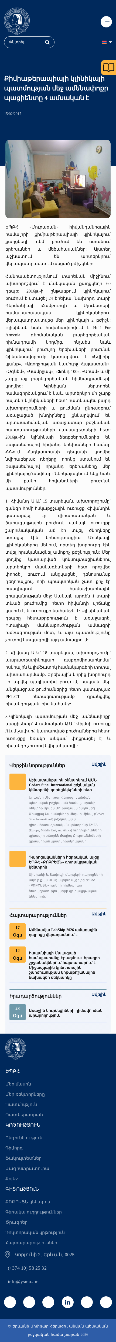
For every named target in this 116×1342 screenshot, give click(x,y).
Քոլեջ (11, 1178)
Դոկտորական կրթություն (35, 1232)
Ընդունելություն (23, 1137)
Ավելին (99, 764)
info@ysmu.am (23, 1281)
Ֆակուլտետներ (23, 1158)
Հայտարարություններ (31, 1242)
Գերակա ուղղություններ (33, 1212)
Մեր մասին (18, 1084)
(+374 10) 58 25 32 (27, 1268)
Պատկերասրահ (24, 1114)
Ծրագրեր (16, 1222)
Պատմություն (21, 1104)
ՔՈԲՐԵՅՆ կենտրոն (27, 1201)
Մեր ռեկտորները (25, 1094)
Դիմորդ (14, 1148)
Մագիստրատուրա (27, 1168)
